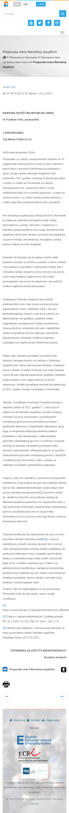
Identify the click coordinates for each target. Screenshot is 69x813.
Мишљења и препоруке (23, 57)
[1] (4, 605)
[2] (41, 492)
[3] (46, 539)
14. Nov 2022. (9, 87)
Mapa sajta (52, 720)
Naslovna (19, 720)
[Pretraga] (62, 13)
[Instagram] (57, 23)
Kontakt (35, 720)
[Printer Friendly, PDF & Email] (6, 686)
